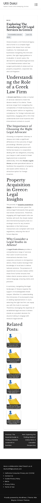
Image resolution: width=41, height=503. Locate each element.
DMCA (7, 481)
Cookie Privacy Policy (12, 479)
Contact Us (9, 476)
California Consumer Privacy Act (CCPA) (20, 473)
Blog (8, 20)
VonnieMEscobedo (15, 35)
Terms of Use (9, 487)
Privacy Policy (10, 484)
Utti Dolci (10, 3)
